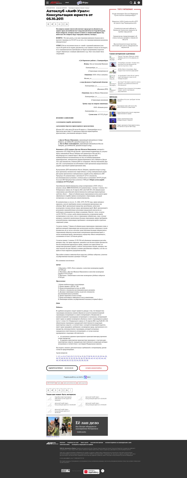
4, (62, 356)
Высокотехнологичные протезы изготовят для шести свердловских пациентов (125, 45)
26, (57, 358)
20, (94, 356)
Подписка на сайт (73, 442)
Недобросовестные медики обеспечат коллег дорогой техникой (63, 398)
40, (92, 358)
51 (70, 360)
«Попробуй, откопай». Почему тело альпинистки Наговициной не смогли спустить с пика (128, 64)
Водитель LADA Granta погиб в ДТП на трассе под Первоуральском (125, 22)
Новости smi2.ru (52, 436)
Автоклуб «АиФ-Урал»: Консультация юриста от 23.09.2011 (96, 397)
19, (91, 356)
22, (98, 356)
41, (94, 358)
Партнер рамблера (76, 470)
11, (74, 356)
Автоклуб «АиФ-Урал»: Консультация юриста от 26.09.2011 (65, 404)
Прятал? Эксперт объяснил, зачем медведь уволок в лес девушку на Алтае (128, 58)
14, (80, 356)
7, (66, 356)
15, (83, 356)
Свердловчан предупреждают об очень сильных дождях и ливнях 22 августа (125, 37)
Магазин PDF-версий (96, 442)
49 (65, 360)
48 (62, 360)
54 (77, 360)
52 (72, 360)
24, (103, 356)
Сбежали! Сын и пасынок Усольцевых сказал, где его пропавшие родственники (129, 90)
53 (75, 360)
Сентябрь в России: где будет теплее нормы (128, 100)
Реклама (62, 442)
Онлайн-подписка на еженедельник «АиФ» (118, 442)
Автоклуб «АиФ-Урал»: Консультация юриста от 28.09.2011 (62, 411)
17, (87, 356)
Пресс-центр (84, 442)
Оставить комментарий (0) (94, 368)
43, (99, 358)
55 (80, 360)
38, (87, 358)
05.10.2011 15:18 (50, 8)
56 (82, 360)
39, (89, 358)
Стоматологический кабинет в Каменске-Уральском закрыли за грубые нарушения (125, 30)
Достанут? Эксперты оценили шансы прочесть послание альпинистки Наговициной (129, 83)
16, (85, 356)
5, (63, 356)
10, (72, 356)
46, (57, 360)
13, (78, 356)
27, (60, 358)
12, (76, 356)
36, (82, 358)
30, (67, 358)
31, (69, 358)
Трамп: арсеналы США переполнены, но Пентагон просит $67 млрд (128, 125)
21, (96, 356)
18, (89, 356)
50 (68, 360)
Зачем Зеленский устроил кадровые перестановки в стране (128, 113)
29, (65, 358)
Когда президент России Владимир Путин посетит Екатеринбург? (125, 14)
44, (102, 358)
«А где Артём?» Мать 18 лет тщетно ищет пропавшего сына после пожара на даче (128, 77)
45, (105, 358)
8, (68, 356)
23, (101, 356)
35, (79, 358)
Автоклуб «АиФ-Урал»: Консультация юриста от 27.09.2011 (96, 404)
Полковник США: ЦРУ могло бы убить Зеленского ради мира (127, 106)
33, (74, 358)
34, (77, 358)
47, (60, 360)
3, (59, 356)
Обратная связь (65, 444)
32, (72, 358)
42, (97, 358)
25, (106, 356)
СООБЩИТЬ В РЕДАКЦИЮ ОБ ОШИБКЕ (82, 444)
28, (62, 358)
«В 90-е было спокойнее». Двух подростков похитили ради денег (128, 69)
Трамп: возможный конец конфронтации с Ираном (125, 119)
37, (84, 358)
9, (70, 356)
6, (65, 356)
